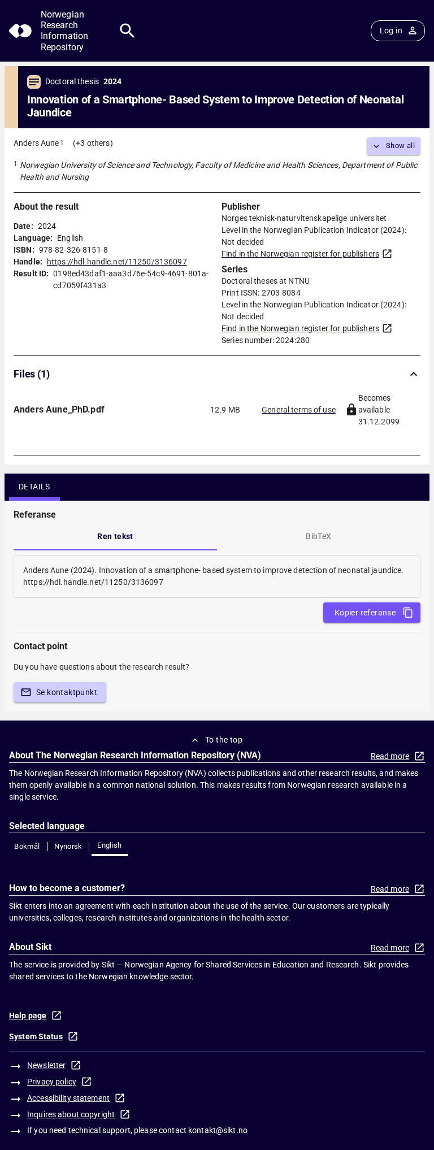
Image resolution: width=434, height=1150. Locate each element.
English (109, 845)
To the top (223, 739)
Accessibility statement (68, 1098)
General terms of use (299, 409)
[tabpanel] (217, 576)
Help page (27, 1015)
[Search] (127, 31)
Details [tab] (34, 486)
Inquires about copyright (71, 1114)
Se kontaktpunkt (66, 692)
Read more (390, 756)
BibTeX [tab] (318, 536)
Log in (391, 30)
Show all (400, 145)
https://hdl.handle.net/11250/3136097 (117, 261)
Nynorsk (68, 846)
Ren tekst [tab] (115, 536)
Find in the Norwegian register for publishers (300, 253)
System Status (36, 1036)
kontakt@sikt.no (218, 1130)
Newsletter (46, 1065)
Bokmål (27, 846)
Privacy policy (51, 1081)
